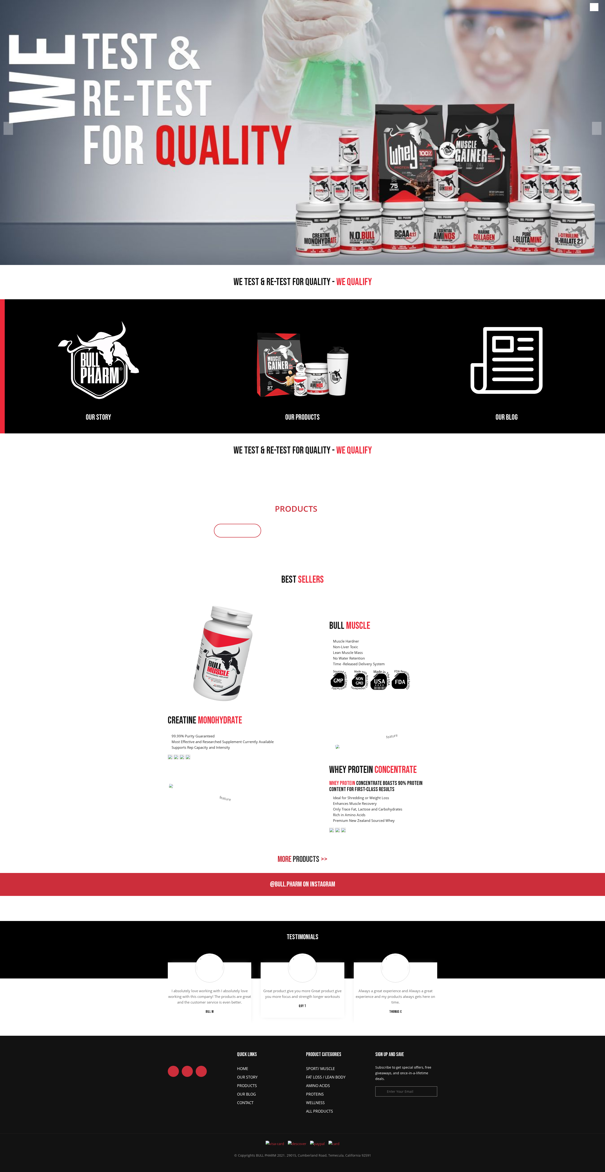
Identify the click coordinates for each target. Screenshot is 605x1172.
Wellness (315, 1102)
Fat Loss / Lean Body (326, 1077)
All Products (319, 1111)
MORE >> (302, 859)
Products (247, 1085)
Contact (245, 1102)
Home (242, 1068)
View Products (237, 531)
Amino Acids (318, 1085)
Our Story (247, 1077)
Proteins (315, 1094)
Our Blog (246, 1094)
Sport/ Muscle (320, 1068)
